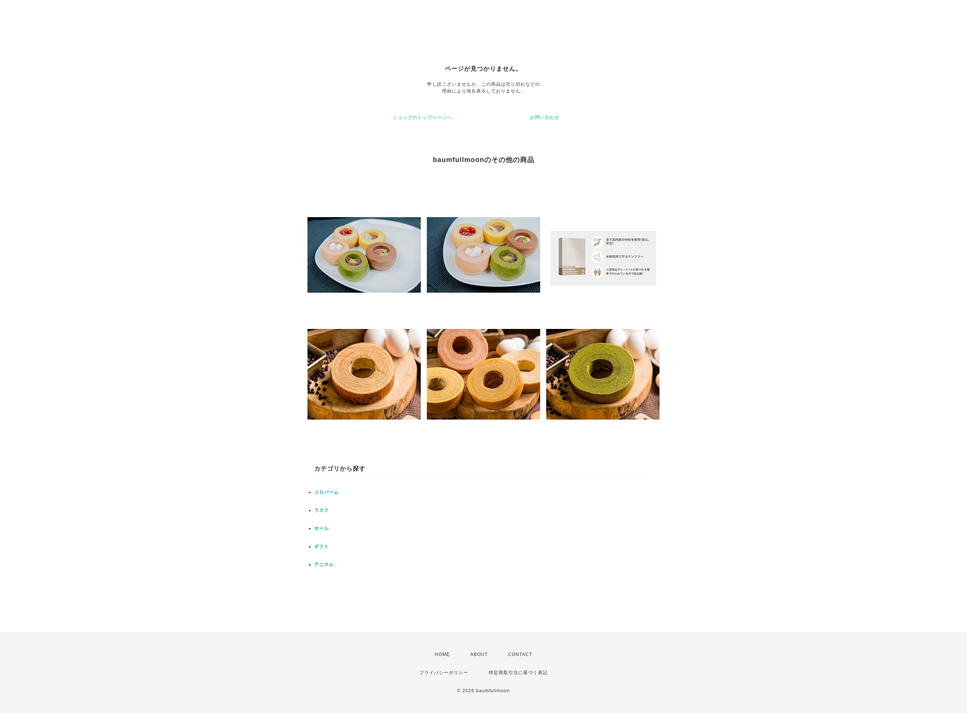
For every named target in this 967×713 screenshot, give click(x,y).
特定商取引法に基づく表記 (518, 672)
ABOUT (479, 654)
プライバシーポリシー (443, 672)
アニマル (324, 564)
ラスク (321, 510)
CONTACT (520, 654)
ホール (321, 528)
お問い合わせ (544, 117)
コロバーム (326, 492)
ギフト (321, 546)
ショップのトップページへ (422, 117)
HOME (442, 654)
